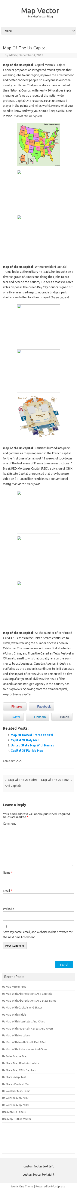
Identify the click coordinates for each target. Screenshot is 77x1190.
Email (7, 890)
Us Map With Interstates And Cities (23, 1021)
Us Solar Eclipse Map (15, 1056)
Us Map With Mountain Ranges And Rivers (27, 1028)
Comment (9, 823)
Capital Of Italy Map (25, 740)
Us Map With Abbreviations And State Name (29, 1000)
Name (8, 872)
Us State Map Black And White (20, 1063)
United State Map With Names (32, 745)
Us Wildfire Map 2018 (15, 1104)
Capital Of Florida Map (27, 750)
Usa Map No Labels (14, 1111)
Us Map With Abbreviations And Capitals (27, 993)
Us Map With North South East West (24, 1042)
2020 (19, 760)
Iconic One (17, 1186)
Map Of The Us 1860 (56, 779)
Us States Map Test (14, 1077)
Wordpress (58, 1186)
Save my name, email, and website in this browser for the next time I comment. (38, 934)
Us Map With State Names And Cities (24, 1049)
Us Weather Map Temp (16, 1090)
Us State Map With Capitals (19, 1070)
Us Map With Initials (14, 1014)
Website (8, 909)
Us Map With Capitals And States (22, 1007)
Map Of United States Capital (32, 735)
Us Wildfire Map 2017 (15, 1097)
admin (13, 55)
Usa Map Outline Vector (16, 1118)
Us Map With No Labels (16, 1035)
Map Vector (40, 10)
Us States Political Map (16, 1084)
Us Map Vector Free (14, 986)
